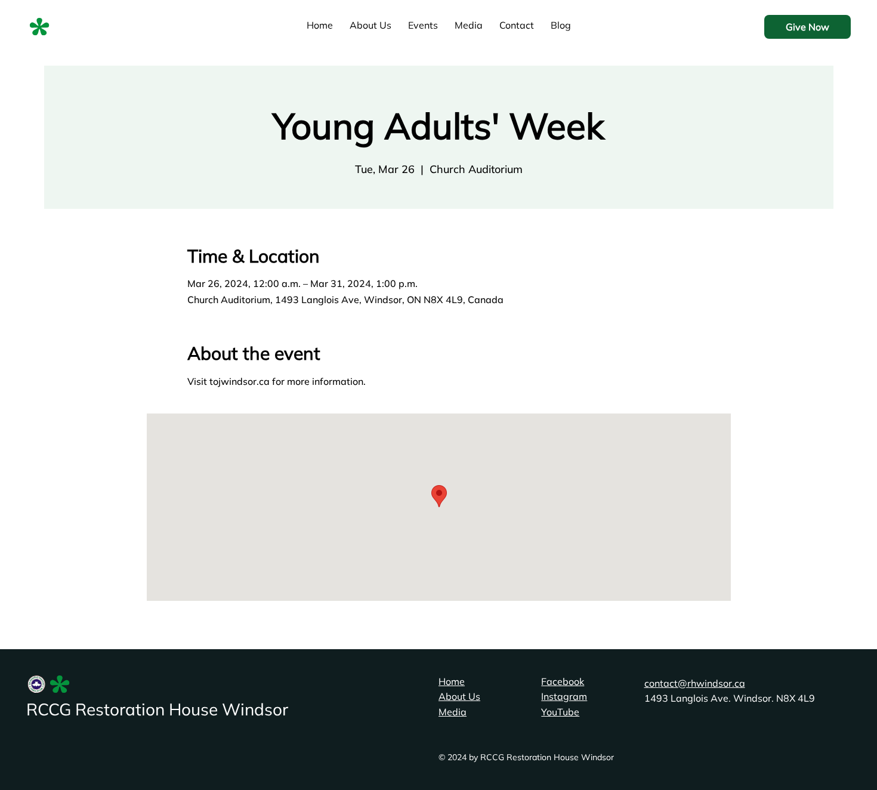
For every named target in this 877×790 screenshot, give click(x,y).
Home (451, 681)
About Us (459, 696)
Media (452, 712)
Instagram (564, 696)
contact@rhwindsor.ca (694, 683)
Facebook (562, 681)
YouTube (560, 712)
